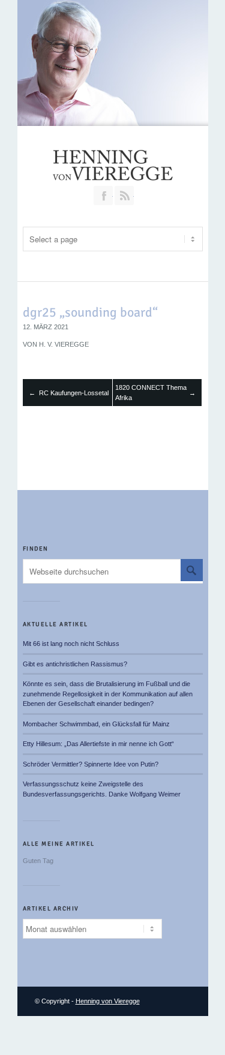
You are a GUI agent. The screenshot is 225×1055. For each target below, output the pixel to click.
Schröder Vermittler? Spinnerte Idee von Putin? (90, 764)
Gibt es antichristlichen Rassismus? (75, 664)
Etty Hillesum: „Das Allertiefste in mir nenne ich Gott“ (98, 743)
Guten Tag (38, 860)
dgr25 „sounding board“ (90, 312)
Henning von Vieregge (108, 1001)
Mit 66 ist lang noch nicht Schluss (71, 643)
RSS (124, 195)
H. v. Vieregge (64, 344)
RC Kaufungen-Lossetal (74, 392)
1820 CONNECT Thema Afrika (151, 392)
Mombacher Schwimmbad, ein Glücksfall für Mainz (96, 724)
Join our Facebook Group (103, 195)
